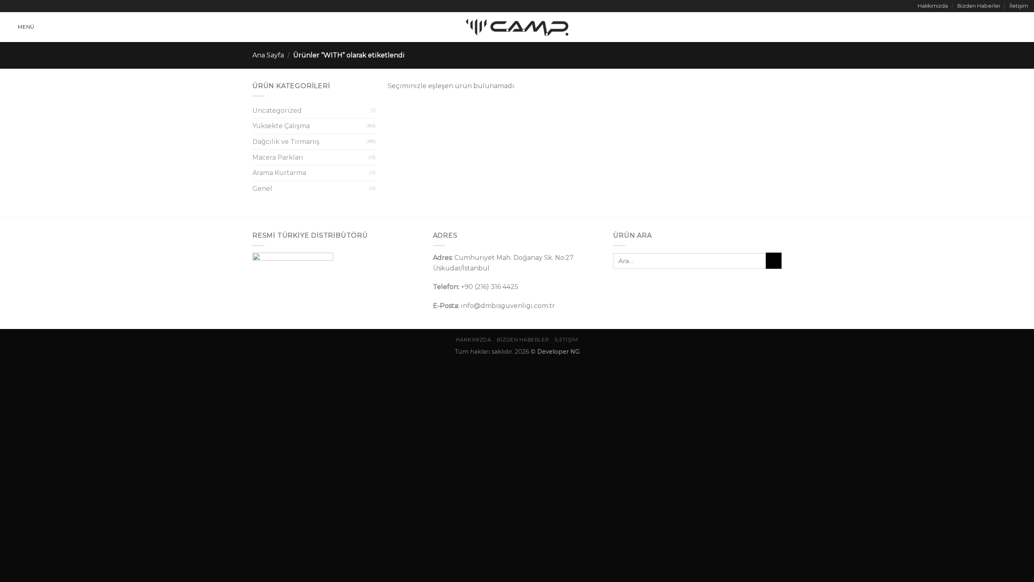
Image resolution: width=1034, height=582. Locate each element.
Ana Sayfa (268, 55)
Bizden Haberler (978, 6)
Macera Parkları (277, 157)
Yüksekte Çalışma (281, 126)
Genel (262, 188)
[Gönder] (774, 260)
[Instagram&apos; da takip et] (17, 6)
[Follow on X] (25, 6)
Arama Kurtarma (279, 173)
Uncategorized (277, 110)
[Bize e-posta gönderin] (33, 6)
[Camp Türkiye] (517, 27)
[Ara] (1024, 27)
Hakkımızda (933, 6)
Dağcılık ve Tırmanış (285, 142)
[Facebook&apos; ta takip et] (10, 6)
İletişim (1018, 6)
